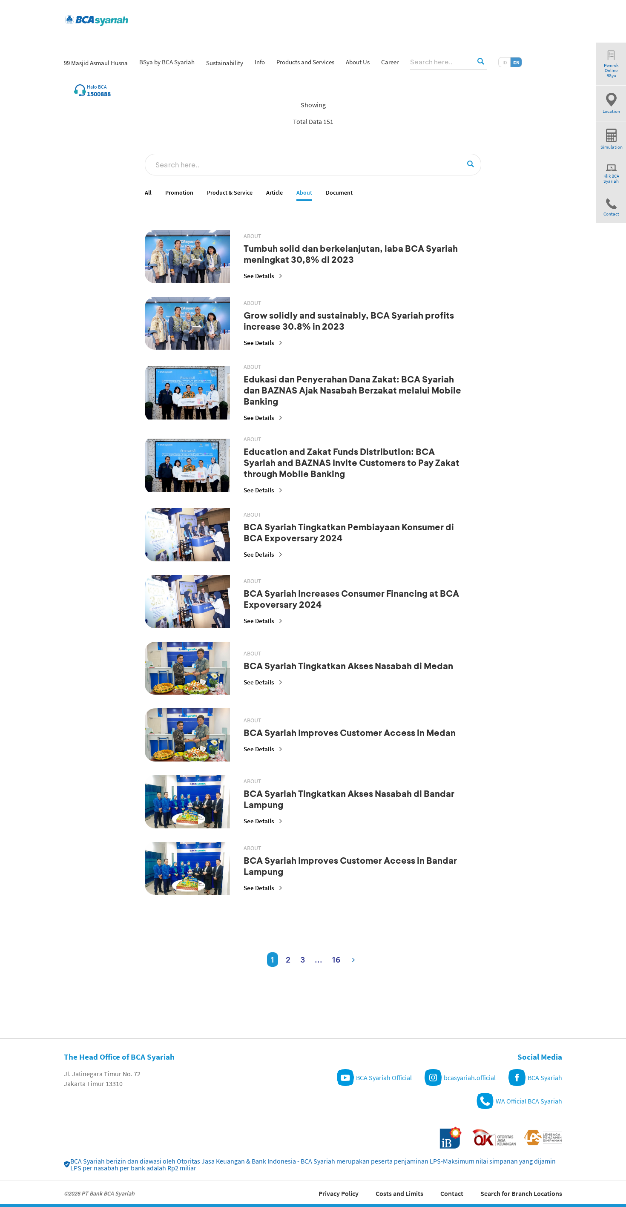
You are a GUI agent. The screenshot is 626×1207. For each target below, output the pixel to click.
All (148, 192)
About (304, 192)
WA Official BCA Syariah (529, 1101)
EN (516, 62)
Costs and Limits (399, 1193)
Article (274, 192)
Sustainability (224, 63)
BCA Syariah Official (384, 1077)
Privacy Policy (339, 1193)
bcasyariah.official (470, 1077)
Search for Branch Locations (521, 1193)
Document (339, 192)
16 (336, 959)
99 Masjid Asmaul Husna (96, 63)
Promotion (179, 192)
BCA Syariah (545, 1077)
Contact (451, 1193)
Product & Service (230, 192)
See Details (259, 276)
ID (505, 62)
